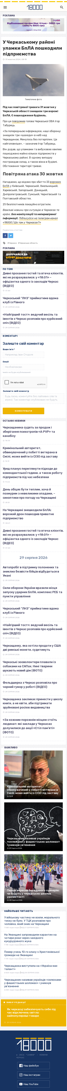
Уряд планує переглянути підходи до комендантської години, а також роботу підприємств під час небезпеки (32, 473)
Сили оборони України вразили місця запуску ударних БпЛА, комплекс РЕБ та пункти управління (32, 592)
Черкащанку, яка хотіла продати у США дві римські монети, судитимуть (32, 648)
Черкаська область (28, 243)
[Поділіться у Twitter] (10, 235)
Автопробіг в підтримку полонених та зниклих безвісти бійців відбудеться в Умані (31, 571)
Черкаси (13, 243)
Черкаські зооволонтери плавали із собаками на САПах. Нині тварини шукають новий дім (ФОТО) (29, 666)
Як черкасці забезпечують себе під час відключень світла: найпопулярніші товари (31, 1012)
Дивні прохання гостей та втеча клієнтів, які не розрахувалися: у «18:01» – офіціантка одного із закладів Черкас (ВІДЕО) (33, 537)
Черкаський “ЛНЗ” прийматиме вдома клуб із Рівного (31, 611)
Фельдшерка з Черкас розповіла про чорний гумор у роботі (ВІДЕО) (30, 685)
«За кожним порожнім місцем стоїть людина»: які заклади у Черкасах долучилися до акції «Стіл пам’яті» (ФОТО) (30, 726)
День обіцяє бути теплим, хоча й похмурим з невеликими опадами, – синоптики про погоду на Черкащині (29, 494)
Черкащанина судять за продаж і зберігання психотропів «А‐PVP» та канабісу (29, 432)
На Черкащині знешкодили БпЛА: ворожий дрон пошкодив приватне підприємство (28, 514)
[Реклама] (33, 24)
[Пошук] (61, 7)
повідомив (18, 121)
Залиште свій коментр (16, 391)
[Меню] (5, 7)
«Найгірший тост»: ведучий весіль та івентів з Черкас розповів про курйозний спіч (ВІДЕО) (32, 319)
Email (6, 361)
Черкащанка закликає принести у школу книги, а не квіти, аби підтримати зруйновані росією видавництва (33, 703)
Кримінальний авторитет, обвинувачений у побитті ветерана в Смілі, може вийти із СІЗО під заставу (30, 452)
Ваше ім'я (9, 349)
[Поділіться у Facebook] (5, 235)
